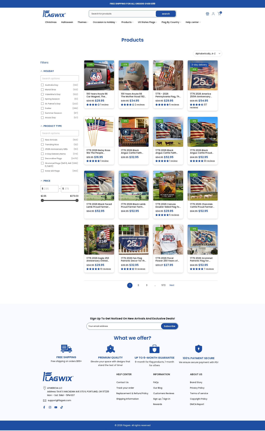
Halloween (67, 22)
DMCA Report (197, 404)
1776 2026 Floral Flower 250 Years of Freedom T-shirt (167, 261)
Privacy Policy (197, 387)
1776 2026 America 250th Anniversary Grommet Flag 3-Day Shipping (202, 97)
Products (126, 22)
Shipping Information (127, 398)
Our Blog (157, 387)
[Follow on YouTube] (55, 407)
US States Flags (146, 22)
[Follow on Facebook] (44, 407)
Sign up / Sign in (161, 398)
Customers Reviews (163, 393)
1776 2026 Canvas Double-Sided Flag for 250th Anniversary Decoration (168, 208)
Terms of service (199, 393)
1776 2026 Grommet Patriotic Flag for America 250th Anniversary (201, 262)
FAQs (156, 382)
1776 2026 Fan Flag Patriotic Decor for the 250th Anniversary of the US (133, 262)
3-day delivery (199, 64)
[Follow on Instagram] (50, 407)
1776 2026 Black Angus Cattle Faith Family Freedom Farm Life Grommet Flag (167, 154)
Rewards (157, 404)
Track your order (125, 387)
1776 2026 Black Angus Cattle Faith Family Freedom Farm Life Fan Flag (133, 154)
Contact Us (122, 382)
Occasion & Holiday (104, 22)
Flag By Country (170, 22)
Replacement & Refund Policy (132, 393)
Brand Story (196, 382)
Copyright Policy (198, 398)
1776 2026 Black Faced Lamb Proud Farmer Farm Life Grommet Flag (99, 208)
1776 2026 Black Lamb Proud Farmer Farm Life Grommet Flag (133, 207)
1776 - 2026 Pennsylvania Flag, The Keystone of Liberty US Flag (168, 97)
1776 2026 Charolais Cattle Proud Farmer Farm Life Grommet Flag (201, 208)
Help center (192, 22)
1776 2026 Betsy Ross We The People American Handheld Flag (98, 154)
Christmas (51, 22)
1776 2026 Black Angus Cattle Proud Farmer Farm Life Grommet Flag (201, 154)
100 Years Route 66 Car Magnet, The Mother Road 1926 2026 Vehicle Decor (97, 97)
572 (163, 285)
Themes (82, 22)
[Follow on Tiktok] (61, 407)
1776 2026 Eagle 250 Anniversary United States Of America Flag (97, 262)
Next (172, 285)
